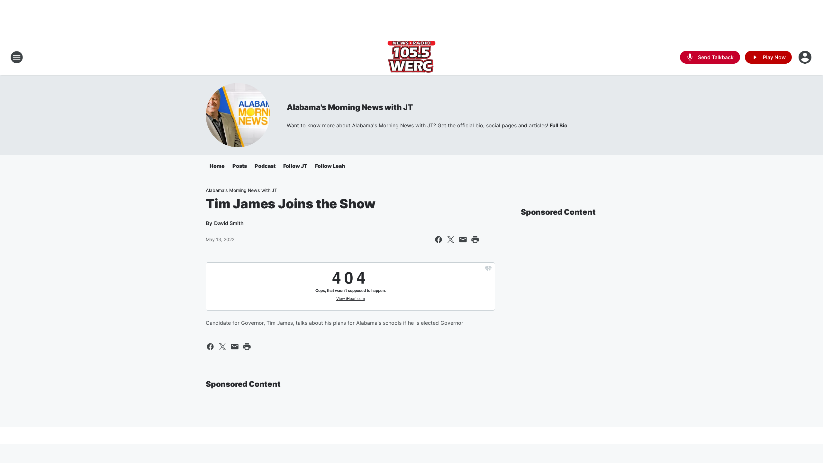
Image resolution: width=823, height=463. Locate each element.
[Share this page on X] (450, 239)
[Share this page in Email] (462, 239)
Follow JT (295, 166)
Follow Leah (330, 166)
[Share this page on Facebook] (438, 239)
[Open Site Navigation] (16, 57)
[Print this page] (475, 239)
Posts (239, 166)
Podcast (265, 166)
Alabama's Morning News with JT (350, 107)
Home (217, 166)
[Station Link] (411, 57)
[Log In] (806, 57)
